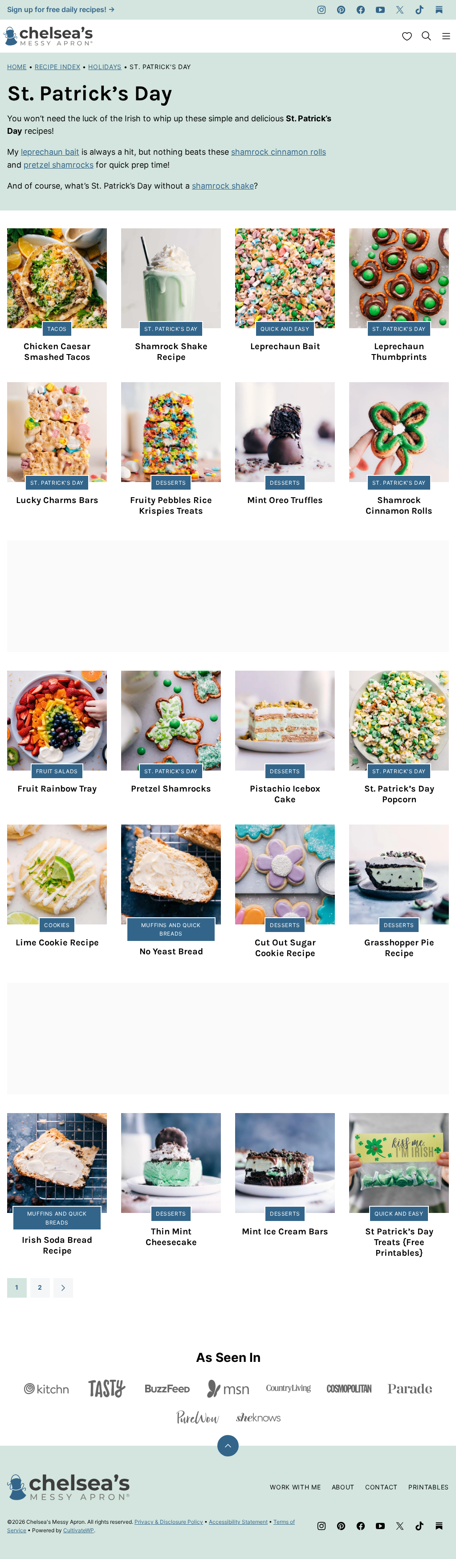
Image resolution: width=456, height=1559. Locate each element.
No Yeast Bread (171, 951)
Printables (428, 1487)
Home (17, 66)
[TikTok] (419, 10)
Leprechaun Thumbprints (399, 351)
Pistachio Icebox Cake (285, 794)
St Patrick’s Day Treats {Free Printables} (399, 1242)
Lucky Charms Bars (57, 500)
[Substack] (439, 10)
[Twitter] (400, 10)
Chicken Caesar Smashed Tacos (57, 351)
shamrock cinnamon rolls (278, 152)
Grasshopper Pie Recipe (399, 947)
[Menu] (446, 36)
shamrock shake (223, 185)
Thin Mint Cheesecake (171, 1236)
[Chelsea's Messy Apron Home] (48, 36)
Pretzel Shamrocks (171, 789)
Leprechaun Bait (285, 346)
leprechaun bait (50, 152)
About (343, 1487)
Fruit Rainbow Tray (57, 789)
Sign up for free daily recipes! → (61, 9)
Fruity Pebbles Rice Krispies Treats (171, 505)
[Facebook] (360, 10)
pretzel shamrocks (59, 164)
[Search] (426, 36)
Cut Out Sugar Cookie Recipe (285, 947)
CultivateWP (78, 1530)
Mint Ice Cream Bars (285, 1231)
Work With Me (295, 1487)
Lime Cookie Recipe (57, 942)
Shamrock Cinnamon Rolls (399, 505)
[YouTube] (380, 10)
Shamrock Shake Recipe (171, 351)
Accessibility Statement (238, 1521)
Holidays (105, 66)
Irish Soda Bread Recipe (57, 1245)
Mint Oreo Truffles (285, 500)
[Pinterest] (341, 10)
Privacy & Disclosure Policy (168, 1521)
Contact (381, 1487)
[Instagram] (321, 10)
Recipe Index (57, 66)
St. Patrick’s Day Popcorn (399, 794)
